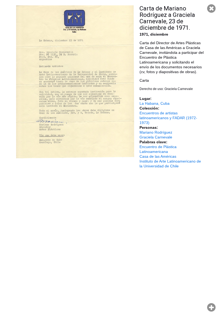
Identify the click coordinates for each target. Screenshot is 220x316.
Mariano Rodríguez (156, 132)
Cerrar (211, 8)
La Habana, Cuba (155, 103)
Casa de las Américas (158, 156)
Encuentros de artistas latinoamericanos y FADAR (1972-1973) (168, 118)
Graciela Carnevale (156, 137)
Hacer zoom (211, 307)
